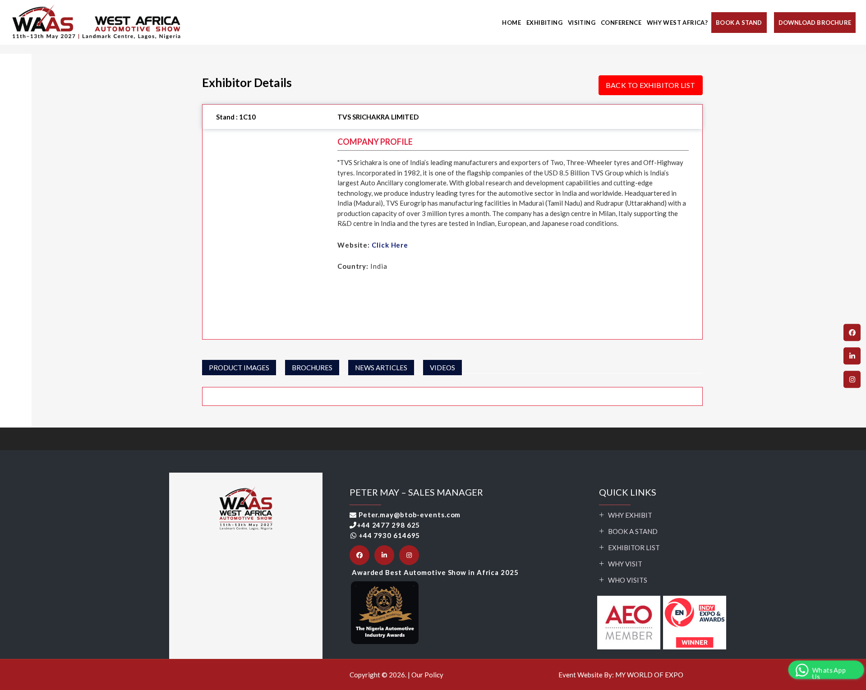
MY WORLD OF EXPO (649, 675)
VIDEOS (442, 367)
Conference (621, 22)
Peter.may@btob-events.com (410, 515)
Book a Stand (633, 531)
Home (511, 22)
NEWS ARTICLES (381, 367)
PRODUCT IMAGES (239, 367)
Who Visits (627, 580)
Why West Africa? (677, 22)
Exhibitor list (634, 547)
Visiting (581, 22)
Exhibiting (544, 22)
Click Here (390, 245)
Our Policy (427, 675)
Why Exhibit (630, 515)
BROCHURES (312, 367)
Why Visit (625, 564)
